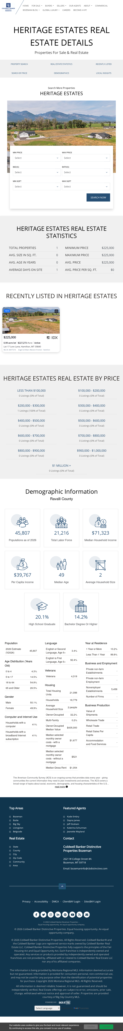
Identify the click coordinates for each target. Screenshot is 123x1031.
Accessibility (41, 901)
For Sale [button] (36, 5)
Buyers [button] (48, 5)
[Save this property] (56, 311)
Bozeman (17, 816)
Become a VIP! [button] (80, 10)
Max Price (67, 152)
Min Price (17, 152)
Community (19, 861)
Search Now (98, 197)
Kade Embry (73, 816)
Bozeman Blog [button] (30, 10)
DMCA (55, 901)
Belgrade (17, 831)
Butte (15, 820)
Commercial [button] (101, 5)
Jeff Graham (73, 824)
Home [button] (26, 5)
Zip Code (17, 857)
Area (15, 865)
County (16, 850)
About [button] (87, 5)
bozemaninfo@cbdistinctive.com (89, 868)
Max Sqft (66, 181)
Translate (84, 1008)
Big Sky (16, 824)
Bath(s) (65, 167)
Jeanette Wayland (76, 831)
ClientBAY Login (71, 901)
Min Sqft (17, 181)
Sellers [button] (61, 5)
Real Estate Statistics (61, 64)
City (15, 854)
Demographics (61, 73)
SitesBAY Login (92, 901)
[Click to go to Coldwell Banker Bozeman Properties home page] (8, 7)
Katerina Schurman (77, 827)
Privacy (26, 901)
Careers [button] (66, 10)
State (15, 846)
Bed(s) (16, 167)
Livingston (18, 827)
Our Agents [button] (75, 5)
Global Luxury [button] (50, 10)
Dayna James (73, 820)
